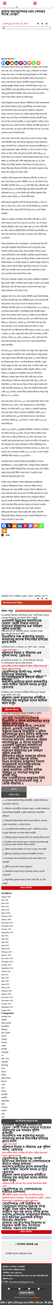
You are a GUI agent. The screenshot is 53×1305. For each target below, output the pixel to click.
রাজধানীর (4, 1094)
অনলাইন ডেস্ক (6, 1016)
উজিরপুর (4, 1029)
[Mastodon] (25, 63)
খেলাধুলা (4, 1039)
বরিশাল (3, 1075)
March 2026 (5, 913)
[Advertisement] (26, 566)
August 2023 (5, 1010)
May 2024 (5, 981)
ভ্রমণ (2, 1088)
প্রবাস (3, 1068)
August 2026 (5, 897)
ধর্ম (2, 1055)
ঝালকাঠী (4, 1049)
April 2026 (5, 909)
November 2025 (7, 926)
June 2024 (5, 978)
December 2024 (7, 958)
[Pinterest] (20, 63)
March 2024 (5, 987)
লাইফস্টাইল (5, 1101)
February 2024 (6, 991)
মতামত (3, 1091)
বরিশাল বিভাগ (12, 710)
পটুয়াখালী (4, 1062)
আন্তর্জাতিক (5, 1026)
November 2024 (7, 961)
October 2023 (6, 1004)
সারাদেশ (4, 1110)
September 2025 (7, 932)
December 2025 (7, 922)
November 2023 (7, 1000)
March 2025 (5, 948)
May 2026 (5, 906)
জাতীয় (8, 535)
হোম (2, 1117)
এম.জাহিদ (21, 1266)
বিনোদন (4, 1081)
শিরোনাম (4, 1107)
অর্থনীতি (4, 1020)
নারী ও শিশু (5, 1059)
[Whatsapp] (33, 63)
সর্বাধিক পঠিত (14, 794)
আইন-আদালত (6, 1023)
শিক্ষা (3, 1104)
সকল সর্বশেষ (26, 888)
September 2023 (7, 1007)
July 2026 (4, 900)
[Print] (46, 23)
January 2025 (6, 955)
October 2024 (6, 965)
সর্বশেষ (14, 789)
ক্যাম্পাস (4, 1036)
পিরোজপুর (4, 1065)
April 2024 (5, 984)
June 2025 (5, 939)
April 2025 (5, 945)
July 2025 (4, 935)
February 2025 (6, 952)
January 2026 (6, 919)
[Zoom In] (38, 23)
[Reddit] (12, 63)
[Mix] (29, 63)
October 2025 (6, 929)
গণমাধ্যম (4, 1042)
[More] (38, 63)
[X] (8, 63)
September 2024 (7, 968)
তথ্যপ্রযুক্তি (4, 1052)
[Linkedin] (16, 63)
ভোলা (3, 1085)
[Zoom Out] (42, 23)
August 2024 (5, 971)
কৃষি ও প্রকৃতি (5, 1033)
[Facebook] (3, 63)
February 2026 (6, 916)
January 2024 (6, 994)
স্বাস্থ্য (2, 1114)
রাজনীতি (4, 1098)
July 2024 (4, 974)
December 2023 (7, 997)
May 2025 (5, 942)
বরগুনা (3, 1072)
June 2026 (5, 903)
